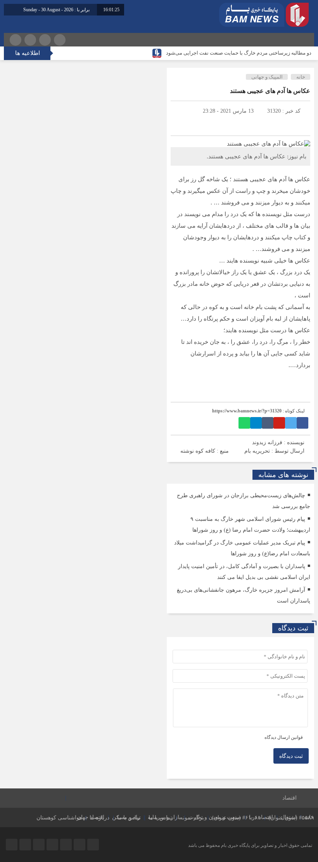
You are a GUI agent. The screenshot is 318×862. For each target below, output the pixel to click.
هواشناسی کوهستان (59, 818)
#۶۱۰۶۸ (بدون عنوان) (236, 818)
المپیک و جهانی (267, 77)
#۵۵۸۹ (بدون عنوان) (291, 818)
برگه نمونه (192, 818)
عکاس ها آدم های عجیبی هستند (270, 91)
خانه (300, 77)
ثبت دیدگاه (291, 756)
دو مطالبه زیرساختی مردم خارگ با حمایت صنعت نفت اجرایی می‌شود (238, 53)
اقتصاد (289, 798)
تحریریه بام (257, 451)
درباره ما (99, 818)
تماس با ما (160, 818)
